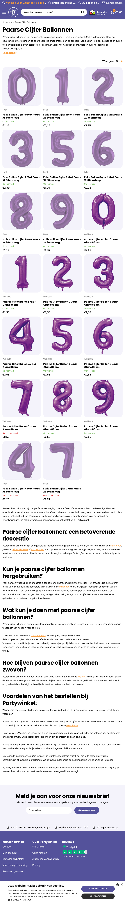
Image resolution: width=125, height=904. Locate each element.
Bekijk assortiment (4, 12)
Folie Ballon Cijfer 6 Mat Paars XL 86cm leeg (103, 179)
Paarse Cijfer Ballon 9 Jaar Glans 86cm (101, 428)
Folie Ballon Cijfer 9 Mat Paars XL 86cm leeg (62, 241)
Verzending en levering (14, 865)
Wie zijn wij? (39, 846)
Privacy (36, 865)
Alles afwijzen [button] (98, 896)
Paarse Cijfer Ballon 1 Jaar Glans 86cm (19, 303)
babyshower (37, 549)
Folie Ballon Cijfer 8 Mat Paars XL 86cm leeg (21, 241)
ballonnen (64, 586)
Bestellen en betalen (13, 859)
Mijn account (9, 852)
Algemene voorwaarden (45, 859)
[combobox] (117, 884)
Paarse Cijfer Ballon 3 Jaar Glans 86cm (101, 303)
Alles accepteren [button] (98, 888)
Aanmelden (86, 810)
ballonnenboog (38, 635)
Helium (81, 676)
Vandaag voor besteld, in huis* (32, 2)
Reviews (68, 842)
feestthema (72, 725)
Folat (4, 109)
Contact (6, 846)
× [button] (121, 884)
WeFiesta (88, 234)
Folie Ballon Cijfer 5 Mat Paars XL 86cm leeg (62, 179)
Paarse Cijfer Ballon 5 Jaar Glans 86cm (60, 366)
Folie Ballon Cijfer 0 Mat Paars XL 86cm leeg (21, 116)
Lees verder (69, 896)
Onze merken (39, 852)
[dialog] (62, 892)
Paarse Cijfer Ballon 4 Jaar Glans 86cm (19, 366)
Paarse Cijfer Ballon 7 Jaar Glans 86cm (19, 428)
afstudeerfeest (20, 549)
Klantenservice (13, 842)
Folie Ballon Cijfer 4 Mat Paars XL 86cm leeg (21, 490)
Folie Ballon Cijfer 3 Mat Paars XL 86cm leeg (21, 179)
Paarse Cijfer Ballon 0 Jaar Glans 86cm (101, 241)
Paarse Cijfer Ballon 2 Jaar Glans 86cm (60, 303)
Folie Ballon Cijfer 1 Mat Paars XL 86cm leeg (61, 116)
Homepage (7, 22)
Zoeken (83, 12)
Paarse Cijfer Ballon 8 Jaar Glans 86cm (60, 428)
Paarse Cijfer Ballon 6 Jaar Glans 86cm (101, 366)
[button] (43, 900)
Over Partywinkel (44, 842)
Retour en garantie (12, 871)
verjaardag (115, 545)
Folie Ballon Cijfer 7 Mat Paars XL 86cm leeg (62, 490)
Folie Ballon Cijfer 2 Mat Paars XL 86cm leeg (103, 116)
